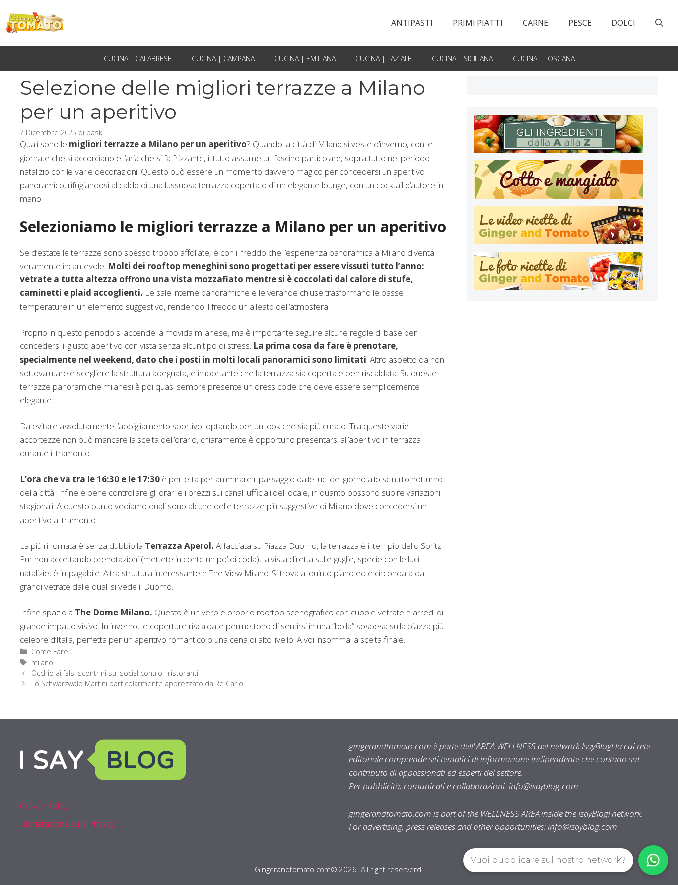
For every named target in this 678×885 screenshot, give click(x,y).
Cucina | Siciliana (462, 58)
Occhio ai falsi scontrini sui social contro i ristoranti (114, 673)
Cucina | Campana (223, 58)
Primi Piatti (478, 22)
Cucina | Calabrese (138, 58)
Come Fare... (51, 651)
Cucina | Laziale (383, 58)
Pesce (580, 22)
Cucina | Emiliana (305, 58)
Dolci (623, 22)
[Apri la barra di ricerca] (659, 22)
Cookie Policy (44, 806)
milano (42, 662)
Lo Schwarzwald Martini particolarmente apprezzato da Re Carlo (137, 683)
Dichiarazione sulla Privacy (67, 823)
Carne (535, 22)
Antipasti (412, 22)
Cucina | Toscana (544, 58)
